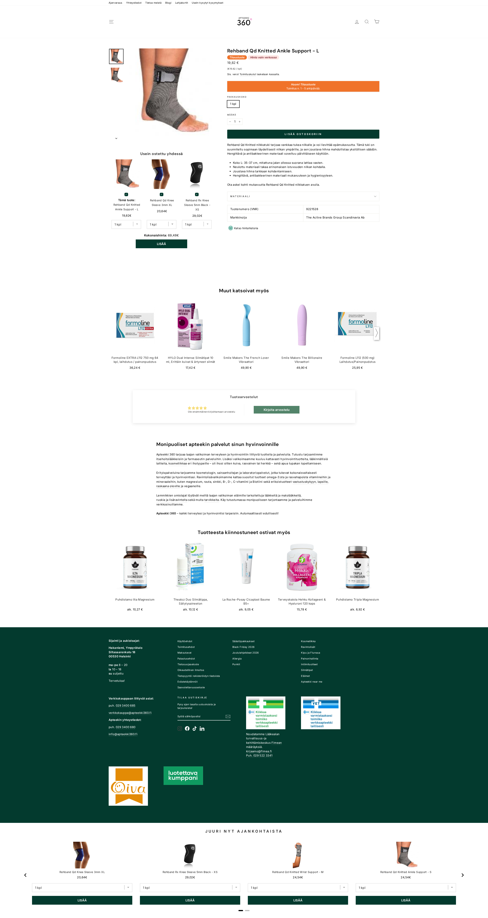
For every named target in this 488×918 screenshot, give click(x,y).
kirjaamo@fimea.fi (259, 751)
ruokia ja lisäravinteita (171, 500)
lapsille (323, 481)
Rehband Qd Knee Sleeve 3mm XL (162, 202)
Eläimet (305, 676)
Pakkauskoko (237, 97)
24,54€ (298, 877)
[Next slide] (462, 875)
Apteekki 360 (165, 454)
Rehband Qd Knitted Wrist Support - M (298, 872)
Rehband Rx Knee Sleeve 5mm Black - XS (197, 205)
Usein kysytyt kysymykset (207, 2)
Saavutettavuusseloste (191, 687)
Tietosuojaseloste (188, 664)
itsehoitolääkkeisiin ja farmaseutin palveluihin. (189, 459)
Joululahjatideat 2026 (245, 652)
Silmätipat (307, 670)
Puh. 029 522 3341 (259, 755)
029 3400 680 (126, 727)
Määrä (231, 115)
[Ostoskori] (377, 22)
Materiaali (240, 196)
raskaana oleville (168, 486)
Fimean (276, 743)
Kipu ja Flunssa (310, 652)
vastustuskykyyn (304, 481)
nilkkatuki (263, 145)
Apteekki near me (311, 681)
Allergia (237, 658)
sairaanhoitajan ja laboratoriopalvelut (243, 473)
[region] (244, 875)
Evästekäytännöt (187, 681)
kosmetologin (206, 473)
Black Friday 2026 (243, 647)
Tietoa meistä (153, 2)
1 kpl (233, 104)
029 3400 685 (126, 705)
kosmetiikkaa (178, 463)
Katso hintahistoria (246, 228)
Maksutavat (184, 652)
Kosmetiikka (308, 641)
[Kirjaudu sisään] (357, 22)
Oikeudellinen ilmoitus (190, 670)
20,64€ (82, 877)
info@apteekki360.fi (123, 734)
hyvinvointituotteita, (294, 459)
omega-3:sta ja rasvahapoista (287, 477)
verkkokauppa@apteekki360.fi (130, 713)
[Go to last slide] (25, 875)
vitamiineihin (318, 477)
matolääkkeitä (291, 495)
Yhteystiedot (134, 2)
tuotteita (266, 454)
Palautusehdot (186, 658)
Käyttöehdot (184, 641)
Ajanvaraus (115, 2)
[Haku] (367, 22)
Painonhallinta (309, 658)
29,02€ (190, 877)
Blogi (168, 2)
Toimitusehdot (186, 647)
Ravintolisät (308, 647)
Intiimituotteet (309, 664)
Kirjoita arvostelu (277, 410)
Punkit (236, 664)
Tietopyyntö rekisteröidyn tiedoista (198, 676)
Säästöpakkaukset (243, 641)
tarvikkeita (211, 500)
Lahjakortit (181, 2)
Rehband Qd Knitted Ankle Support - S (406, 872)
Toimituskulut (248, 74)
